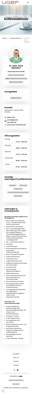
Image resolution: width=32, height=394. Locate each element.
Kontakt (16, 365)
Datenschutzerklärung (16, 380)
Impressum (16, 384)
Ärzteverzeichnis (15, 38)
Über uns (16, 357)
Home (4, 38)
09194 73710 (11, 117)
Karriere (16, 361)
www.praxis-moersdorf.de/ (16, 125)
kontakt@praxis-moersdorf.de (12, 121)
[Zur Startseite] (11, 2)
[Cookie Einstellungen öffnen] (3, 391)
